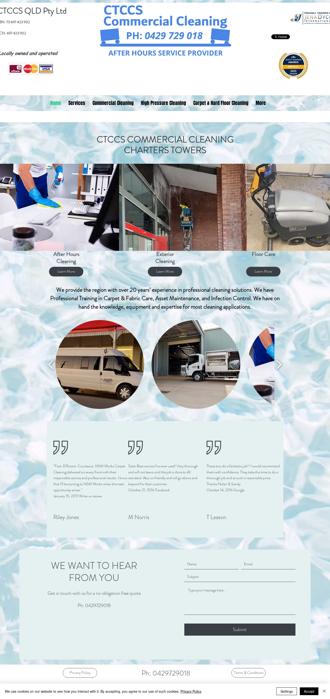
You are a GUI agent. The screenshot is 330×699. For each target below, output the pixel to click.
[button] (99, 364)
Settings (286, 691)
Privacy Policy (190, 691)
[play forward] (278, 364)
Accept (309, 691)
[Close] (324, 691)
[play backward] (51, 364)
